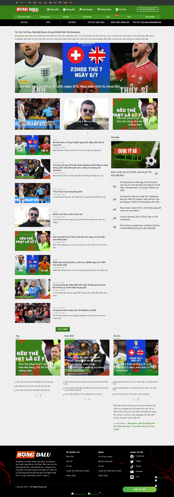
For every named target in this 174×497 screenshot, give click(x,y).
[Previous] (11, 69)
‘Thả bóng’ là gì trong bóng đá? (37, 123)
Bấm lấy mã (140, 489)
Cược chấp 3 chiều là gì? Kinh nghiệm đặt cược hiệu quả (34, 382)
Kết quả (66, 17)
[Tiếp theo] (40, 395)
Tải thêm (63, 329)
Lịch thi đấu (87, 17)
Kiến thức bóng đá (120, 22)
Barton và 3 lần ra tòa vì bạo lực (86, 123)
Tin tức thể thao (96, 22)
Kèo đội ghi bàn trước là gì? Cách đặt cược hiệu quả (33, 386)
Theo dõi (45, 17)
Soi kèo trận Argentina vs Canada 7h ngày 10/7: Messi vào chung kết (135, 389)
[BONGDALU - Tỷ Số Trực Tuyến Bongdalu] (29, 9)
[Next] (161, 69)
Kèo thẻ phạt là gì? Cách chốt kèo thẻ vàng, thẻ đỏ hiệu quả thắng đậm (135, 121)
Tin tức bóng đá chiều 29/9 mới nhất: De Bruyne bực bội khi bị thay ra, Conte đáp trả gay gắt (79, 286)
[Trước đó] (36, 395)
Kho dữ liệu (150, 17)
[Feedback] (157, 487)
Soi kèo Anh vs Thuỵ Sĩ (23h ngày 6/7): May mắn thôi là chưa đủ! (69, 86)
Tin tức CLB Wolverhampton (147, 22)
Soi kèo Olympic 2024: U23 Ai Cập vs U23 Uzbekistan (139, 217)
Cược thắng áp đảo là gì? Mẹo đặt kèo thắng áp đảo (33, 390)
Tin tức (24, 22)
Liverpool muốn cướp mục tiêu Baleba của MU (74, 310)
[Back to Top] (161, 478)
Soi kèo (72, 22)
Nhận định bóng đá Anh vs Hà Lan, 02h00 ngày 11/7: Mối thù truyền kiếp (79, 263)
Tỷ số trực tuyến (24, 17)
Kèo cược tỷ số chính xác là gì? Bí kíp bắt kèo (131, 174)
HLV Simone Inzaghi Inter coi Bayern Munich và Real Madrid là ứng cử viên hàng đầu (140, 226)
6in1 (129, 17)
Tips (112, 16)
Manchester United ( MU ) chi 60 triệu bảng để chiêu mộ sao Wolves (140, 209)
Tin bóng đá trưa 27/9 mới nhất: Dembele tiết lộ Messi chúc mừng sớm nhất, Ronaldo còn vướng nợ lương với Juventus (80, 167)
